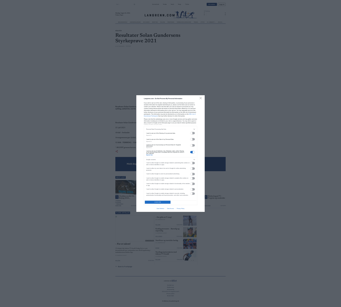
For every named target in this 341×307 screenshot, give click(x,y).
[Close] (201, 98)
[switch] (192, 133)
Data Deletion (160, 208)
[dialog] (170, 153)
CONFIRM (157, 202)
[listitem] (170, 129)
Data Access (170, 208)
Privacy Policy (180, 208)
